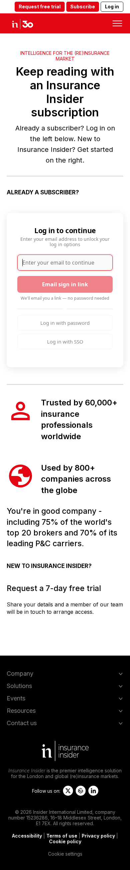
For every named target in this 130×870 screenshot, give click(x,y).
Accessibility (27, 836)
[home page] (28, 23)
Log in (112, 6)
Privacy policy (98, 836)
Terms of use (61, 836)
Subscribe (82, 6)
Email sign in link (65, 284)
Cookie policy (65, 841)
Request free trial (40, 6)
